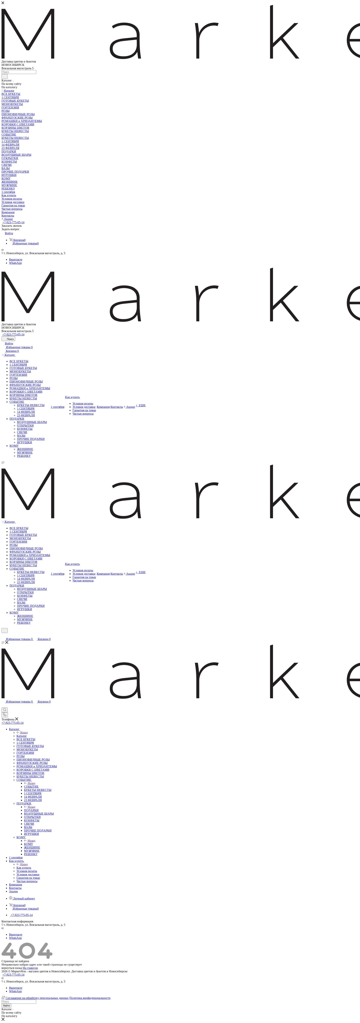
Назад (24, 732)
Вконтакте (15, 259)
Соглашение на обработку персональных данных (37, 998)
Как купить (23, 867)
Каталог (21, 735)
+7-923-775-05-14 (13, 222)
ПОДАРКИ (31, 810)
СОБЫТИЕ (31, 786)
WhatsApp (15, 262)
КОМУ (28, 844)
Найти (6, 1005)
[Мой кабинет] (3, 635)
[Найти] (5, 76)
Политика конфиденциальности (89, 998)
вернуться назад (12, 968)
